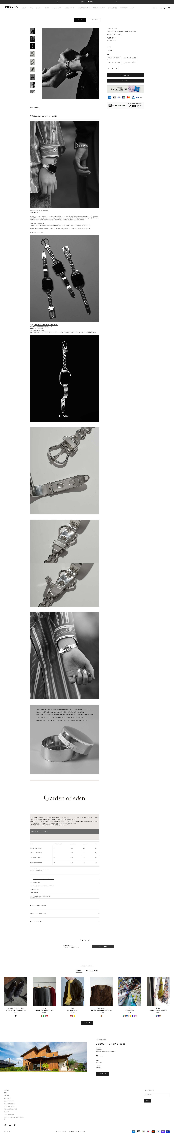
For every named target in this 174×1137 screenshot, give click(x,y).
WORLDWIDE (112, 8)
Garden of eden (112, 28)
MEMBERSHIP (69, 8)
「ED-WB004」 (38, 325)
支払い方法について (9, 1101)
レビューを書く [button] (103, 946)
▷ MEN (80, 20)
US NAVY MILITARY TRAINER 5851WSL (16, 1010)
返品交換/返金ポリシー (9, 1103)
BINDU (129, 1008)
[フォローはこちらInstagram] (5, 1125)
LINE (132, 8)
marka (44, 1008)
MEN (31, 8)
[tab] (35, 108)
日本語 (153, 8)
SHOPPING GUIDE (84, 8)
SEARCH (6, 1095)
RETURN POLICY (99, 8)
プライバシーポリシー (9, 1106)
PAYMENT (124, 8)
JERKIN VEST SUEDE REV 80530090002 (101, 1010)
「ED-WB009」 (54, 325)
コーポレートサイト (9, 1114)
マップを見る (102, 1073)
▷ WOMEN (94, 20)
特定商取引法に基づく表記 (10, 1109)
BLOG (47, 8)
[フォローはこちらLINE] (15, 1125)
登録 (147, 1100)
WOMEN (39, 8)
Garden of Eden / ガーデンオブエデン (39, 210)
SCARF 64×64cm (129, 1010)
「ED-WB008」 (46, 325)
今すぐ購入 (125, 80)
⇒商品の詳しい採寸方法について (36, 870)
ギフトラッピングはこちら (36, 232)
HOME (24, 8)
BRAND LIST (57, 8)
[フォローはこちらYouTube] (10, 1125)
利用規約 (6, 1111)
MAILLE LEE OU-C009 (72, 1010)
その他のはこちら (43, 879)
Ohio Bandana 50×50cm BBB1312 (158, 1010)
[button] (110, 34)
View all (87, 1022)
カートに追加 (125, 75)
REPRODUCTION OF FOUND (16, 1008)
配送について (7, 1098)
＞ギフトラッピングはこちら (35, 897)
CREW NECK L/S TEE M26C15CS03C (44, 1010)
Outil (72, 1008)
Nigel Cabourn (101, 1008)
